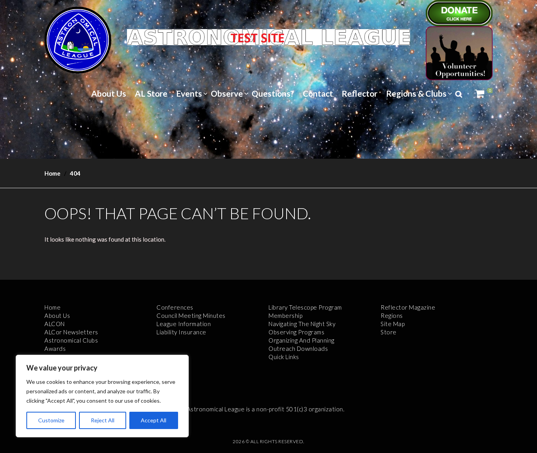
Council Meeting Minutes (191, 315)
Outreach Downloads (298, 348)
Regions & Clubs (416, 93)
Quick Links (283, 356)
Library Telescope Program (305, 307)
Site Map (393, 323)
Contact (318, 93)
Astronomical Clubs (71, 340)
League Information (183, 323)
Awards (55, 348)
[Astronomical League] (77, 40)
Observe (227, 93)
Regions (392, 315)
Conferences (174, 307)
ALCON (54, 323)
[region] (102, 396)
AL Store (151, 93)
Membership (285, 315)
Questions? (273, 93)
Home (52, 173)
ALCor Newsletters (71, 332)
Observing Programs (296, 332)
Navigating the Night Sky (301, 323)
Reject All (102, 420)
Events (189, 93)
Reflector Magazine (408, 307)
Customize (51, 420)
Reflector (359, 93)
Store (389, 332)
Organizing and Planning (301, 340)
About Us (108, 93)
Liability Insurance (181, 332)
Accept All (153, 420)
